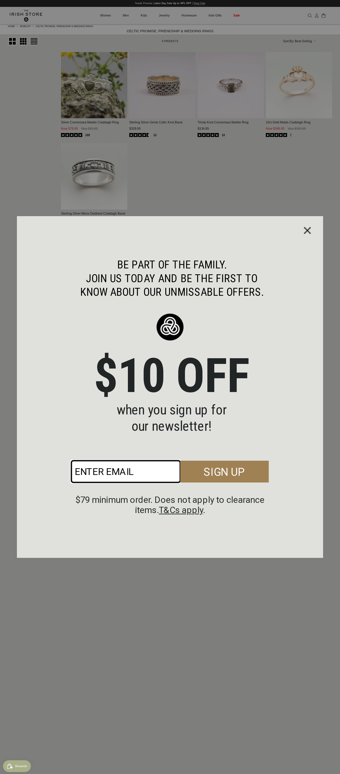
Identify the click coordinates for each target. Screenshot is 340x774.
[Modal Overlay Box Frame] (170, 387)
